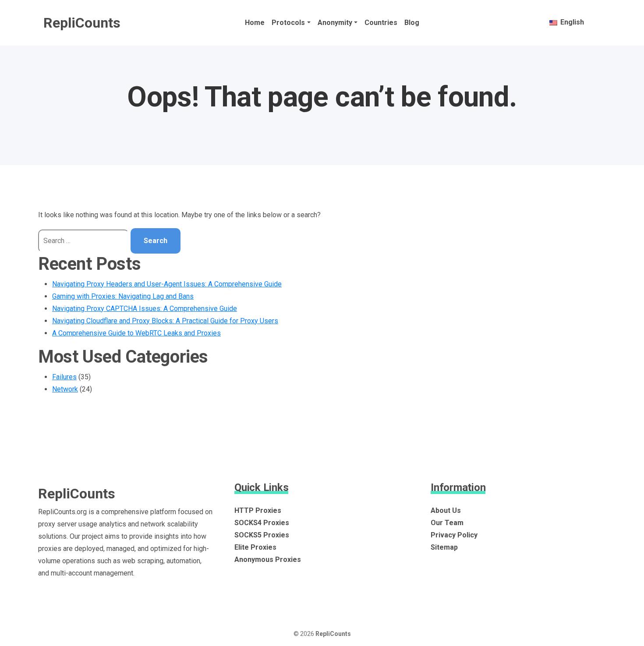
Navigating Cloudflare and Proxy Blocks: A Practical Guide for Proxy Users (165, 321)
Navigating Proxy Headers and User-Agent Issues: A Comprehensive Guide (167, 284)
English (571, 22)
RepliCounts (81, 22)
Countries (380, 22)
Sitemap (444, 547)
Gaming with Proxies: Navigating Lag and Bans (123, 296)
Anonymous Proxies (267, 559)
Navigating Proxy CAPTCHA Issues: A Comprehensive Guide (144, 308)
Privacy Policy (454, 535)
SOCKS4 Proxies (261, 523)
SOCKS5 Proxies (261, 535)
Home (255, 22)
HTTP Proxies (257, 510)
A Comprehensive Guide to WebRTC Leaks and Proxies (136, 333)
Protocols (288, 22)
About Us (446, 510)
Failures (64, 377)
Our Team (447, 523)
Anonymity (335, 22)
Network (65, 389)
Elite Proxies (255, 547)
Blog (411, 22)
